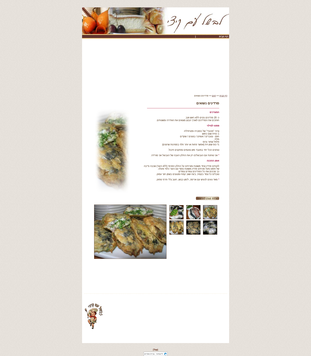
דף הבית (223, 36)
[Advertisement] (155, 67)
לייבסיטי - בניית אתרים (153, 354)
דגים (214, 95)
